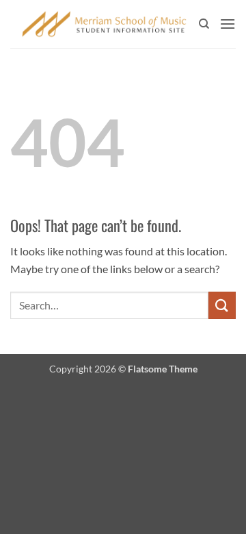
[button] (227, 23)
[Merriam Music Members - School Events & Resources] (104, 23)
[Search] (204, 24)
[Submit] (222, 305)
